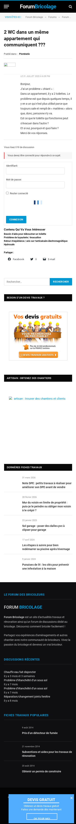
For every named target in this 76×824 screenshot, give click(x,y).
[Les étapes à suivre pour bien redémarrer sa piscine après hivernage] (11, 544)
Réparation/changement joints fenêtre (27, 696)
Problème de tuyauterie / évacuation (22, 237)
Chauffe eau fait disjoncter (20, 672)
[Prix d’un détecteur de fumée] (11, 732)
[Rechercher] (70, 6)
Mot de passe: (14, 179)
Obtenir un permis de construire (41, 771)
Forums (52, 17)
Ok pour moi (42, 818)
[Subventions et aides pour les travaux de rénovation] (11, 751)
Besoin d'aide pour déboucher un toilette (25, 234)
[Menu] (6, 6)
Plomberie (24, 54)
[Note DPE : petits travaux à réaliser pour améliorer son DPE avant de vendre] (11, 482)
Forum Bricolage (34, 17)
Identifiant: (12, 165)
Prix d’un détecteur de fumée (40, 733)
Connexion (16, 219)
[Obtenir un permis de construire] (11, 770)
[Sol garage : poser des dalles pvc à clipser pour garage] (11, 524)
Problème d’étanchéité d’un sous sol (25, 680)
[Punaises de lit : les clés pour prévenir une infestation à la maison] (11, 563)
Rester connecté (19, 193)
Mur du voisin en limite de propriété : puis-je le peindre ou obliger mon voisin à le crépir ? (46, 506)
